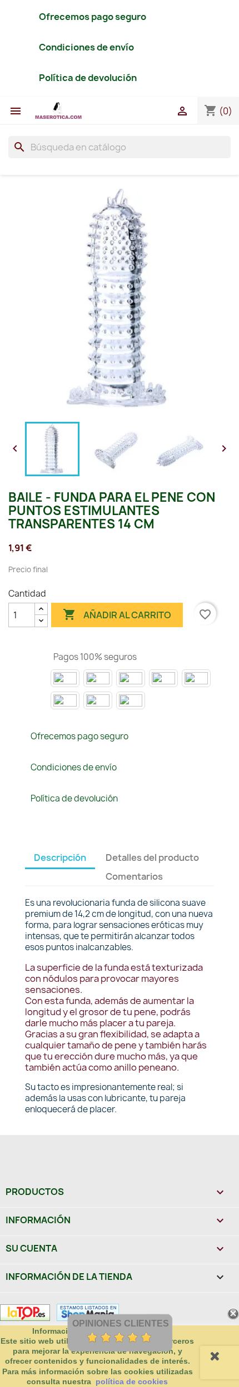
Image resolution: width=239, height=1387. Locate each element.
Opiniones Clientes (120, 1323)
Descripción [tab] (60, 857)
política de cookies (132, 1381)
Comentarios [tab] (134, 876)
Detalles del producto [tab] (152, 857)
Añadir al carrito (117, 614)
